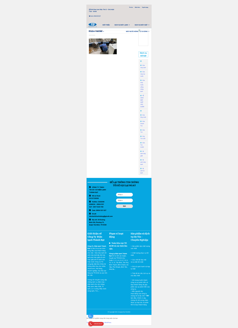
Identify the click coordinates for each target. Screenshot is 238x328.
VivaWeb (127, 312)
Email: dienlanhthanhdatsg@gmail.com (101, 215)
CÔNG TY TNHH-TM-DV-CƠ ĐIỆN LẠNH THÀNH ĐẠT (97, 189)
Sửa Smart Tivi (142, 123)
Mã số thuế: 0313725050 (95, 197)
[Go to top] (4, 324)
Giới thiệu (106, 25)
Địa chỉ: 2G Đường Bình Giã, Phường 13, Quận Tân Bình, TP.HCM (97, 222)
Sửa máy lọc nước (142, 74)
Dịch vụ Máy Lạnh (121, 25)
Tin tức (131, 7)
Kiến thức (137, 7)
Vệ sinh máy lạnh (143, 162)
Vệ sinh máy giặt (143, 153)
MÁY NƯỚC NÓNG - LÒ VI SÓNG (137, 31)
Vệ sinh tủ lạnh (142, 171)
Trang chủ (92, 25)
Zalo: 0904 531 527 (99, 210)
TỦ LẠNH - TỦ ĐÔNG (95, 31)
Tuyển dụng (145, 7)
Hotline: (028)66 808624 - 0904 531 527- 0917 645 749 (96, 204)
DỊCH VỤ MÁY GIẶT (141, 25)
